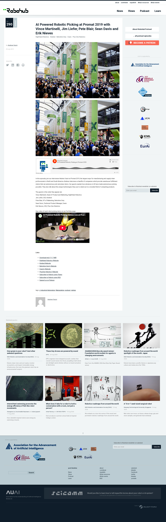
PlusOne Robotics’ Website (48, 272)
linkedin (133, 470)
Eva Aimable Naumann (22, 411)
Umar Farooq (50, 411)
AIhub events (155, 2)
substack (134, 468)
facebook (134, 472)
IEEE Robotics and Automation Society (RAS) (20, 357)
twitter (133, 474)
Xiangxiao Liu (11, 411)
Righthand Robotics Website (49, 260)
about (117, 2)
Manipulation (60, 290)
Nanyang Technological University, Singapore (137, 407)
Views (131, 11)
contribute (124, 2)
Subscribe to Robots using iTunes (50, 275)
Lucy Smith (94, 359)
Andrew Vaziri (12, 45)
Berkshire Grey (61, 37)
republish (133, 2)
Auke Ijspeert (36, 411)
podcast (67, 290)
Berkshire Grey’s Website (47, 266)
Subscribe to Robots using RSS (50, 277)
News (120, 11)
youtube (133, 478)
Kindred (53, 37)
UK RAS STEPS (61, 411)
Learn (158, 11)
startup (73, 290)
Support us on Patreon (46, 280)
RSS (101, 478)
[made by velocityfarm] (145, 506)
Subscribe (155, 190)
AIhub (86, 359)
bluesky (133, 476)
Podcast (144, 11)
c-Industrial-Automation (47, 290)
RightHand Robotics (42, 37)
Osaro (69, 37)
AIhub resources (143, 2)
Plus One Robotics (79, 37)
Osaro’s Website (45, 269)
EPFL (47, 354)
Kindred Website (45, 263)
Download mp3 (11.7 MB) (47, 258)
